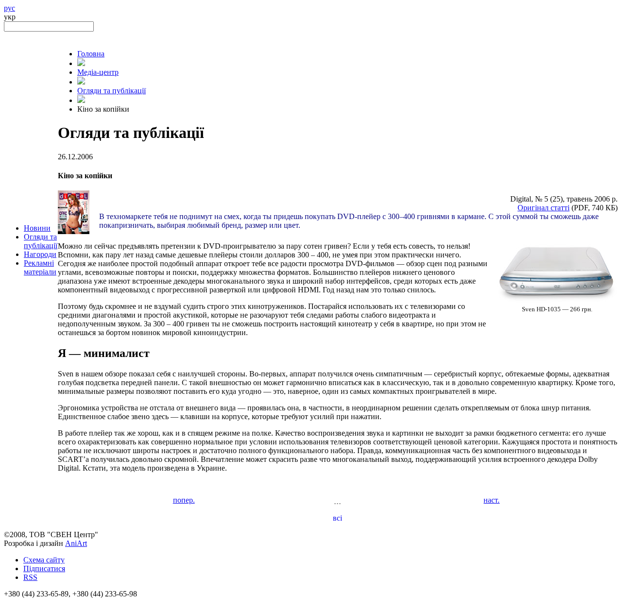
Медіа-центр (98, 72)
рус (9, 8)
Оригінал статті (544, 208)
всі (337, 518)
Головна (90, 54)
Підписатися (44, 568)
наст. (492, 500)
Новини (37, 228)
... (337, 500)
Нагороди (40, 254)
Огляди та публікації (40, 241)
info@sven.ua (25, 602)
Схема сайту (44, 560)
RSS (30, 577)
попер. (184, 500)
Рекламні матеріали (40, 267)
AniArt (76, 543)
